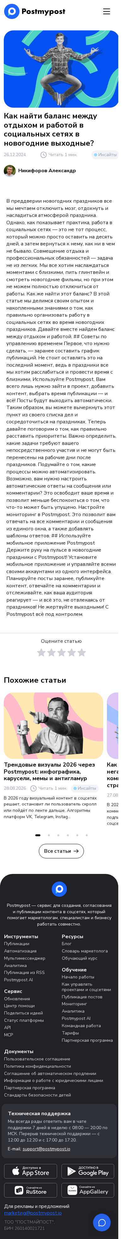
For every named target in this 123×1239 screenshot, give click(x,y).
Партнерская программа (87, 1040)
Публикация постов (82, 997)
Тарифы (70, 1033)
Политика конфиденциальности (37, 1066)
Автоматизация (20, 951)
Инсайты (107, 155)
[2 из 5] (51, 653)
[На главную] (35, 11)
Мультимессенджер (24, 958)
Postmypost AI (18, 980)
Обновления (17, 999)
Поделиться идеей (23, 1013)
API (7, 1028)
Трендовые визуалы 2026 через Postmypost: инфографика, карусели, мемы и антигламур (49, 771)
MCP (8, 1035)
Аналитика (15, 966)
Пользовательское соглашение (37, 1059)
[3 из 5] (61, 653)
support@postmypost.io (46, 1149)
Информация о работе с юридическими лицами (53, 1081)
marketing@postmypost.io (33, 1213)
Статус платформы (24, 1020)
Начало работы (78, 977)
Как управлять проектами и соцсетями (86, 987)
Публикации (16, 944)
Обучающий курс (79, 958)
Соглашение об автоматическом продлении (50, 1074)
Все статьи (57, 851)
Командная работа (81, 1026)
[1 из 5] (41, 653)
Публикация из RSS (24, 973)
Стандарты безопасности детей (37, 1095)
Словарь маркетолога (85, 951)
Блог (67, 944)
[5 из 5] (82, 653)
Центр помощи (19, 1006)
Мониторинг (74, 1004)
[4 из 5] (72, 653)
